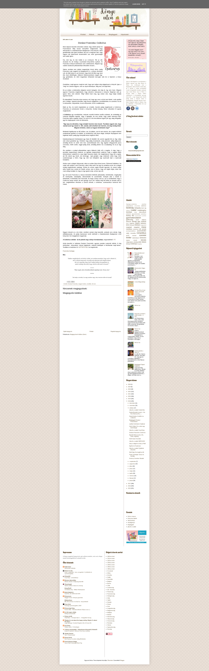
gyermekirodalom (133, 218)
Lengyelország (111, 608)
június (131, 468)
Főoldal (83, 34)
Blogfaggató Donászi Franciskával (134, 420)
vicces (143, 240)
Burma (109, 583)
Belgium (109, 581)
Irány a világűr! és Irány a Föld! (137, 443)
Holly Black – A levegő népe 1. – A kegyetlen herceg (78, 617)
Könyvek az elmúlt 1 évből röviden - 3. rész (139, 315)
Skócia (109, 625)
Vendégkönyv (131, 522)
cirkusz (128, 210)
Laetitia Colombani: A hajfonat (137, 424)
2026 (129, 384)
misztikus (129, 229)
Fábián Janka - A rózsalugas (72, 627)
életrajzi (128, 244)
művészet (135, 229)
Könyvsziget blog (70, 608)
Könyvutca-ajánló (132, 518)
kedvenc (143, 223)
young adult (137, 242)
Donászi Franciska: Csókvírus (137, 432)
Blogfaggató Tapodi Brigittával (139, 365)
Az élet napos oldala (70, 612)
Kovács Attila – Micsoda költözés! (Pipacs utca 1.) (77, 609)
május (131, 471)
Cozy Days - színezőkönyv (71, 577)
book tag (143, 208)
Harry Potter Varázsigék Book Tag (73, 643)
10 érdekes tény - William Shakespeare (75, 589)
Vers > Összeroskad (70, 635)
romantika (133, 233)
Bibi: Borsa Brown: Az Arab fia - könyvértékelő (76, 601)
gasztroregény (138, 215)
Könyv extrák (68, 616)
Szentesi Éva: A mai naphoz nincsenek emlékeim (139, 291)
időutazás (128, 221)
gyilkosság (129, 219)
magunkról (143, 225)
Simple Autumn (69, 633)
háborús (144, 219)
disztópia (129, 212)
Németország (111, 616)
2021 (129, 394)
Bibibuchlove (68, 600)
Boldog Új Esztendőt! (70, 613)
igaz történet (142, 221)
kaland (137, 223)
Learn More (136, 4)
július (131, 466)
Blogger (122, 660)
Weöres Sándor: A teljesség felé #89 (74, 581)
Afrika (108, 573)
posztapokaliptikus (131, 231)
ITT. (114, 239)
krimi (127, 225)
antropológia (137, 205)
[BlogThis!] (69, 282)
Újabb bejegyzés (67, 331)
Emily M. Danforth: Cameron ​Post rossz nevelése (77, 631)
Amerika (109, 575)
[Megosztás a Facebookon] (72, 282)
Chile (108, 585)
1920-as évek (111, 560)
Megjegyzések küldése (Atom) (78, 334)
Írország (109, 629)
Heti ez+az (101, 34)
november (132, 405)
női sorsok (142, 229)
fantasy (128, 215)
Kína (108, 606)
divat (135, 212)
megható (129, 227)
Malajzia (109, 612)
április (131, 473)
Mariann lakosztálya (70, 580)
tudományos (135, 238)
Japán (109, 600)
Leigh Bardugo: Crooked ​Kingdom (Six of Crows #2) (78, 623)
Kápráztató (125, 34)
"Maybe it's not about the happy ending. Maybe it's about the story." (81, 621)
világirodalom (129, 242)
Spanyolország (111, 627)
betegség (138, 208)
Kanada (109, 602)
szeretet (142, 235)
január (131, 480)
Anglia (109, 577)
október (131, 408)
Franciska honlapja (68, 251)
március (131, 475)
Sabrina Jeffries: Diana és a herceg (74, 585)
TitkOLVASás (131, 520)
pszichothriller (141, 231)
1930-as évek (111, 562)
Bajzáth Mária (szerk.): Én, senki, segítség (136, 435)
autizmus (143, 205)
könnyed (132, 225)
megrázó (137, 227)
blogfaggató (131, 524)
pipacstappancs (69, 592)
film (133, 215)
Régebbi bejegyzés (116, 331)
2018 (129, 401)
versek (135, 240)
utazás (128, 240)
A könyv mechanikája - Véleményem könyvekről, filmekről (81, 629)
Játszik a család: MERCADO (137, 441)
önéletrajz (134, 244)
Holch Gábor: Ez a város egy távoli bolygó (137, 427)
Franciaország (111, 594)
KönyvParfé (68, 588)
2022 (129, 391)
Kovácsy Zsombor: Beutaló (136, 458)
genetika (144, 215)
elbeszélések (142, 212)
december (132, 403)
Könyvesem (68, 596)
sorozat (134, 235)
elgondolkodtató (136, 214)
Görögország (110, 596)
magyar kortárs (82, 283)
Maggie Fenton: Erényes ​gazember (74, 597)
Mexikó (109, 614)
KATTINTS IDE (83, 247)
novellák (89, 283)
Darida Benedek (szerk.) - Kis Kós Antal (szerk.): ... (137, 413)
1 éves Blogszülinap (139, 282)
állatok (144, 242)
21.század (110, 571)
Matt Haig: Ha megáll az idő (136, 452)
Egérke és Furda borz (135, 446)
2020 (129, 396)
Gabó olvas (68, 566)
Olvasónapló (68, 584)
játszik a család (132, 526)
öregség (139, 244)
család (133, 210)
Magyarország (111, 610)
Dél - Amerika (111, 589)
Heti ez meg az (132, 516)
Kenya (109, 604)
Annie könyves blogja (71, 641)
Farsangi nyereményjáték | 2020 (73, 605)
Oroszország (110, 621)
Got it (144, 4)
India (108, 598)
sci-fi (127, 235)
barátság (130, 208)
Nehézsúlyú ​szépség (70, 568)
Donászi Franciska (73, 283)
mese (143, 227)
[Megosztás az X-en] (71, 282)
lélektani (137, 225)
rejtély (127, 233)
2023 (129, 389)
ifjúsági (134, 221)
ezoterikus (143, 214)
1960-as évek (111, 569)
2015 (129, 488)
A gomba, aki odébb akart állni (72, 593)
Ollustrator (110, 660)
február (131, 478)
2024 (129, 386)
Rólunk (91, 34)
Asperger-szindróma (131, 204)
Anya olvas (68, 604)
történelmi (143, 238)
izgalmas (132, 223)
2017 (129, 483)
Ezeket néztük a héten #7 (138, 351)
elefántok (128, 214)
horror (137, 219)
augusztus (132, 463)
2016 (129, 486)
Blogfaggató (113, 34)
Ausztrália (110, 579)
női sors (94, 283)
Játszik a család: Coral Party (137, 430)
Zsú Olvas (67, 625)
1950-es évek (111, 566)
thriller (128, 237)
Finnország (110, 591)
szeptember (132, 461)
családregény (141, 210)
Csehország (110, 587)
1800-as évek (111, 556)
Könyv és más (69, 570)
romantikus (141, 233)
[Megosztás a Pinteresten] (74, 282)
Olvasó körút (68, 637)
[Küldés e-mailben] (67, 282)
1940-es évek (111, 564)
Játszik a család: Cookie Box (137, 410)
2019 (129, 398)
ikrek (127, 223)
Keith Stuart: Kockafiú (135, 438)
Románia (109, 623)
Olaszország (110, 618)
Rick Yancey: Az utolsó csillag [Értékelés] (75, 639)
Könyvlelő (67, 576)
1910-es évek (111, 558)
